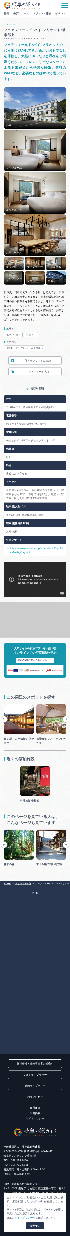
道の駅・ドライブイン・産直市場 (23, 348)
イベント (60, 13)
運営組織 (35, 1107)
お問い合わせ (35, 1096)
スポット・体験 (42, 13)
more (7, 705)
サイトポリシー (35, 1118)
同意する (35, 1225)
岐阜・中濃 (12, 334)
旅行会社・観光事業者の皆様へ (35, 1063)
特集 (6, 13)
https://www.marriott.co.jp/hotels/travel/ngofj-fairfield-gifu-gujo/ (36, 550)
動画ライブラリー (35, 1085)
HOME (7, 883)
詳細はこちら (12, 831)
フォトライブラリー (35, 1074)
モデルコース (21, 13)
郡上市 (29, 334)
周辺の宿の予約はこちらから (32, 660)
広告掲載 (35, 1113)
